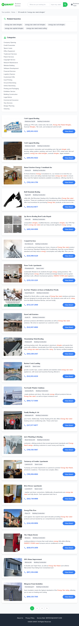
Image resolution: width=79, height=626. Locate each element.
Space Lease (8, 48)
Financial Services (10, 71)
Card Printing (8, 80)
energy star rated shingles (13, 24)
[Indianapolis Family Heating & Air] (13, 420)
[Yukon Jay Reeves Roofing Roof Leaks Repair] (13, 224)
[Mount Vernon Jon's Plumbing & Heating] (13, 445)
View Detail (69, 131)
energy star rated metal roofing (37, 28)
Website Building (9, 65)
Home (13, 12)
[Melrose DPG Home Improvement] (13, 567)
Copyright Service (9, 60)
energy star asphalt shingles (14, 28)
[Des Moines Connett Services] (13, 249)
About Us (20, 618)
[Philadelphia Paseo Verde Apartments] (13, 273)
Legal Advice (8, 97)
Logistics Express (9, 74)
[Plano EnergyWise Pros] (13, 518)
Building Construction (10, 94)
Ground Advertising (10, 83)
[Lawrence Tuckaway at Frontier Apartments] (13, 469)
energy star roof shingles (56, 24)
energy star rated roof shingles (35, 24)
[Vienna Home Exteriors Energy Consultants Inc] (13, 175)
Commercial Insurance (11, 100)
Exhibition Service (9, 91)
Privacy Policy (30, 618)
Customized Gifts (9, 77)
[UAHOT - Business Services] (8, 4)
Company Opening (10, 42)
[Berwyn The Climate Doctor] (13, 543)
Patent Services (9, 57)
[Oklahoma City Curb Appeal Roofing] (13, 126)
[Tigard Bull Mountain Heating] (13, 200)
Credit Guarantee (9, 45)
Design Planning (9, 106)
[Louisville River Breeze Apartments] (13, 494)
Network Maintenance (11, 62)
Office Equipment (9, 51)
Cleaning (6, 109)
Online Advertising (9, 85)
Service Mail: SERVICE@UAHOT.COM (49, 618)
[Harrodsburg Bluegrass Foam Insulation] (13, 592)
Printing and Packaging (11, 88)
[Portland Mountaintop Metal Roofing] (13, 347)
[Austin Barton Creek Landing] (13, 371)
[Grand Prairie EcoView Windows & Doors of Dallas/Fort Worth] (13, 298)
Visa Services (8, 103)
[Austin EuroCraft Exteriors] (13, 322)
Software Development (11, 68)
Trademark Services (10, 54)
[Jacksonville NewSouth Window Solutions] (13, 396)
